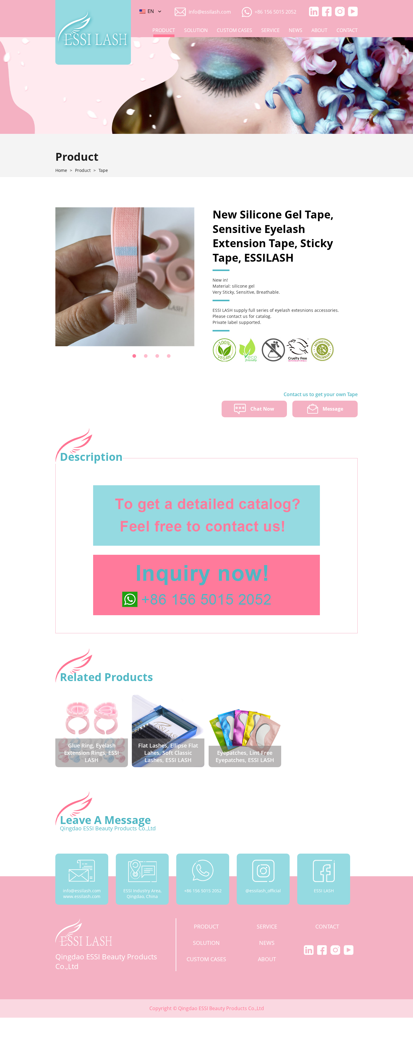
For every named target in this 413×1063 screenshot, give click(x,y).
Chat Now (262, 408)
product (163, 30)
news (295, 30)
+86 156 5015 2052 (275, 11)
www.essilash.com (81, 896)
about (319, 30)
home (61, 170)
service (270, 30)
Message (333, 408)
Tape (103, 170)
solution (196, 30)
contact (347, 30)
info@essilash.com (210, 11)
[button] (134, 356)
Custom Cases (234, 30)
